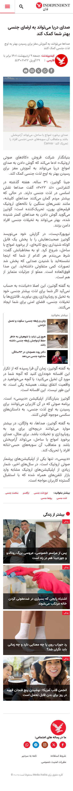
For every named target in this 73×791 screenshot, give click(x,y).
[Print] (26, 71)
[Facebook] (51, 71)
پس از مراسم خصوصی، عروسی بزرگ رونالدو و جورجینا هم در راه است (36, 555)
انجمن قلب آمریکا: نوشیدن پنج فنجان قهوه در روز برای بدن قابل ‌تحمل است (37, 692)
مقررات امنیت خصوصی (53, 762)
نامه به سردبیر (29, 756)
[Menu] (7, 6)
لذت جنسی (62, 498)
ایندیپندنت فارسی (47, 58)
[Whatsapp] (45, 71)
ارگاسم (26, 493)
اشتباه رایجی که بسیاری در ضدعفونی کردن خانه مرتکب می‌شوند (38, 601)
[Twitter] (38, 71)
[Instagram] (44, 745)
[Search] (21, 6)
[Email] (32, 71)
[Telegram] (36, 745)
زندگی (47, 515)
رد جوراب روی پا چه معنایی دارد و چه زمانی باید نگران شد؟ (37, 647)
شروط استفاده (58, 756)
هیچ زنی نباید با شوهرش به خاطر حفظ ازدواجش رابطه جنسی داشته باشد (27, 341)
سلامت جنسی (11, 493)
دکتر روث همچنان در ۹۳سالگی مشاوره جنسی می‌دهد (29, 354)
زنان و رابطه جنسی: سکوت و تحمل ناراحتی (27, 323)
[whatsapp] (27, 745)
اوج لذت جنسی (41, 493)
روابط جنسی (46, 498)
